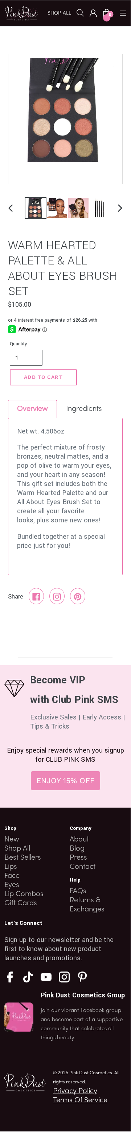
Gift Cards (20, 903)
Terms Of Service (80, 1100)
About (79, 839)
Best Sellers (22, 858)
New (11, 839)
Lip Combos (24, 894)
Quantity (18, 344)
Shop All (17, 848)
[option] (33, 208)
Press (78, 858)
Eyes (11, 885)
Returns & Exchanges (87, 905)
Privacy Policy (75, 1091)
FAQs (78, 891)
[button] (62, 12)
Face (12, 876)
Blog (77, 848)
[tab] (32, 409)
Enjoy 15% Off (65, 780)
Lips (10, 867)
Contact (82, 867)
